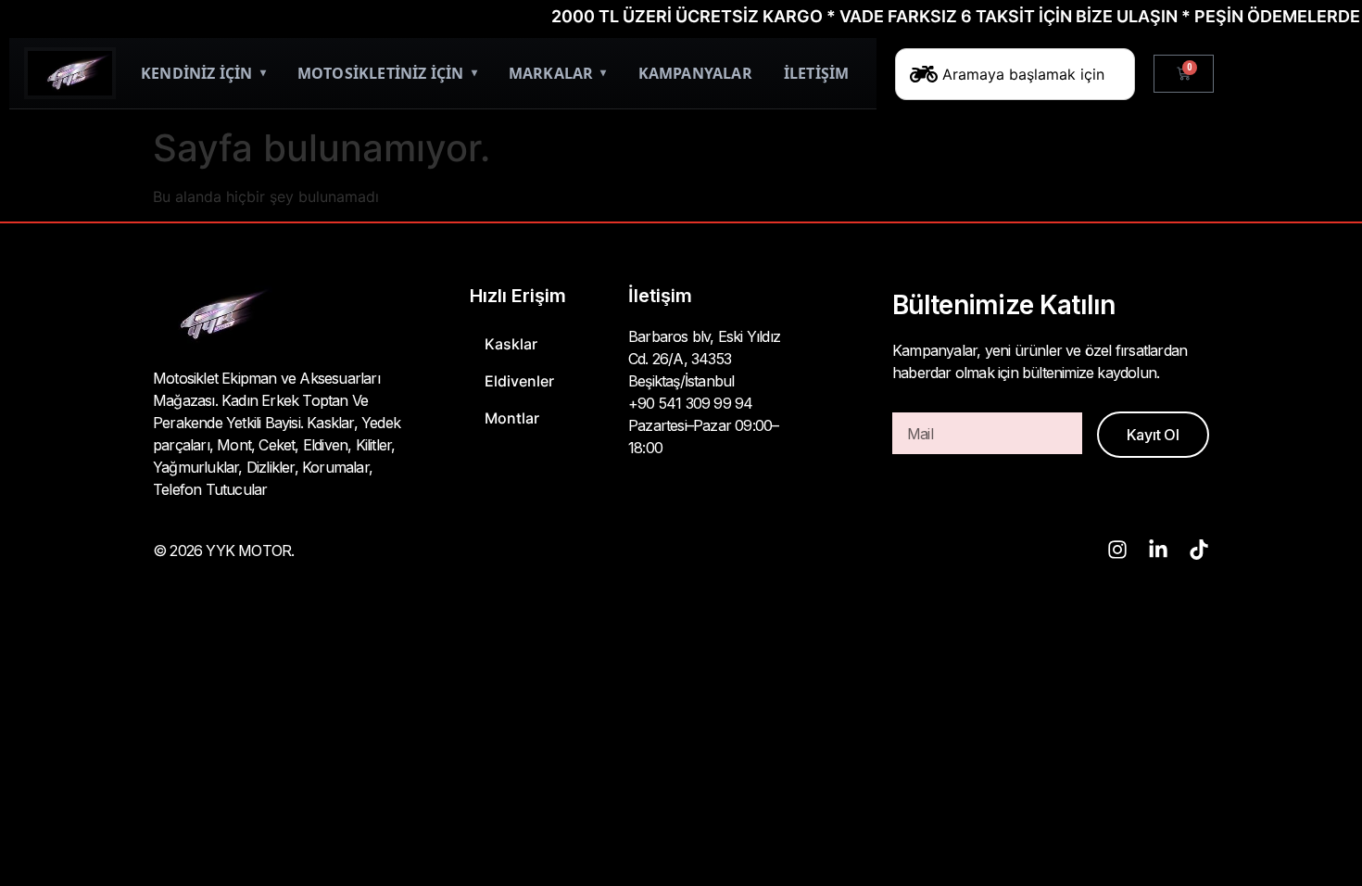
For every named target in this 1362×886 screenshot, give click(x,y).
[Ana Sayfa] (70, 73)
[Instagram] (1117, 549)
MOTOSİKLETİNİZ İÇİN (387, 73)
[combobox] (1015, 74)
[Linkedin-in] (1158, 549)
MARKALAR (558, 73)
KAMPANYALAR (695, 73)
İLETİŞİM (817, 73)
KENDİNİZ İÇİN (203, 73)
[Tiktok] (1199, 549)
